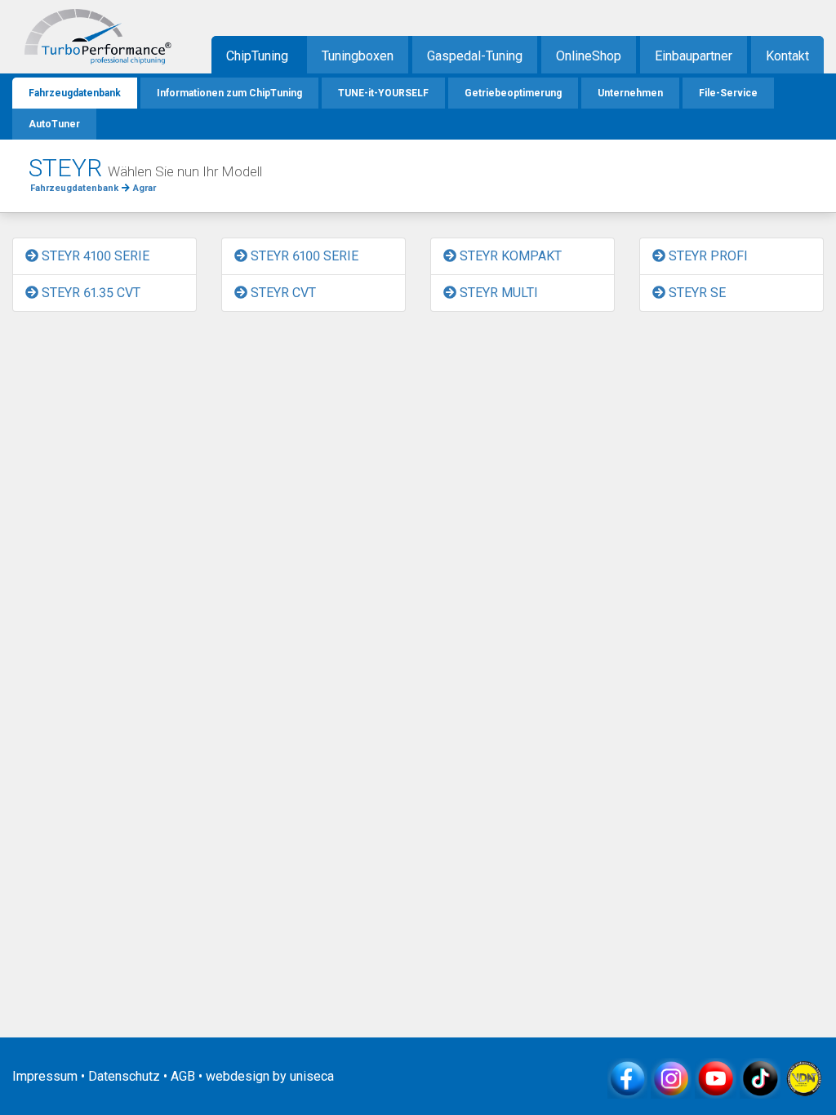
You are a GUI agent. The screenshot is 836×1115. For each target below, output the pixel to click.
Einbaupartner (693, 56)
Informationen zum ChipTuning (229, 93)
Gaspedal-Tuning (474, 56)
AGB (183, 1076)
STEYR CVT (281, 292)
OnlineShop (588, 56)
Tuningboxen (358, 56)
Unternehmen (630, 93)
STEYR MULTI (497, 292)
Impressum (45, 1076)
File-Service (728, 93)
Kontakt (787, 56)
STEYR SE (695, 292)
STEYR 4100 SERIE (93, 256)
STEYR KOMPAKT (509, 256)
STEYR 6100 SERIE (302, 256)
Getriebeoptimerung (513, 93)
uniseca (312, 1076)
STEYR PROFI (706, 256)
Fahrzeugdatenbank (75, 93)
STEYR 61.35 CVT (89, 292)
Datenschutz (124, 1076)
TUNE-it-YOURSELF (383, 93)
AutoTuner (54, 124)
